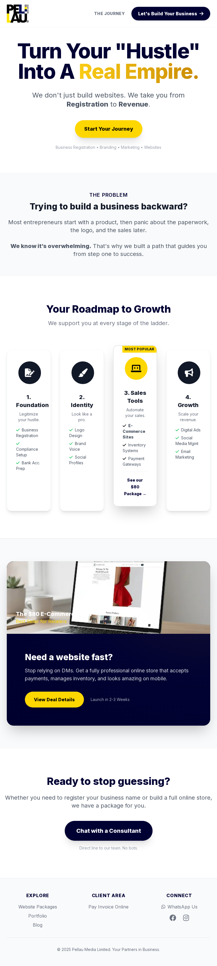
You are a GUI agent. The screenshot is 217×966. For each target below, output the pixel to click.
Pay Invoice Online (108, 907)
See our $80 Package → (135, 487)
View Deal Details (54, 699)
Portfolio (37, 916)
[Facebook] (173, 918)
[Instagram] (186, 918)
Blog (37, 925)
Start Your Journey (108, 129)
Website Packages (37, 907)
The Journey (109, 13)
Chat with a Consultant (108, 830)
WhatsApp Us (183, 907)
